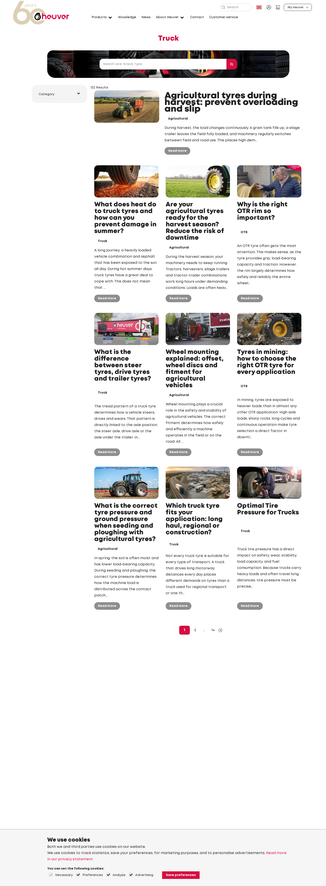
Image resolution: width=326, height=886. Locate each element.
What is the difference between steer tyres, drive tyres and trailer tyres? (122, 365)
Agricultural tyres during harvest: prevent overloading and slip (231, 102)
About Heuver (167, 17)
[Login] (268, 7)
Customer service (223, 17)
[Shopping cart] (277, 7)
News (146, 17)
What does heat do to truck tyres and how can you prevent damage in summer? (125, 218)
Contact (197, 17)
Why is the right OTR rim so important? (262, 211)
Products (99, 17)
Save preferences (181, 875)
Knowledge (127, 17)
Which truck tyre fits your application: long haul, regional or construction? (194, 519)
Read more (177, 151)
